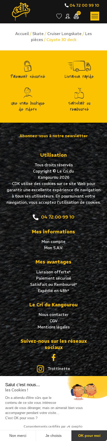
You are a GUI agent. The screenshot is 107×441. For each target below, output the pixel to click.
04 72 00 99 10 (84, 5)
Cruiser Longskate (64, 33)
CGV (54, 320)
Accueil (22, 33)
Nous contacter (54, 314)
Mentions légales (54, 327)
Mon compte (53, 241)
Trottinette (58, 368)
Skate (38, 33)
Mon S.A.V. (53, 247)
